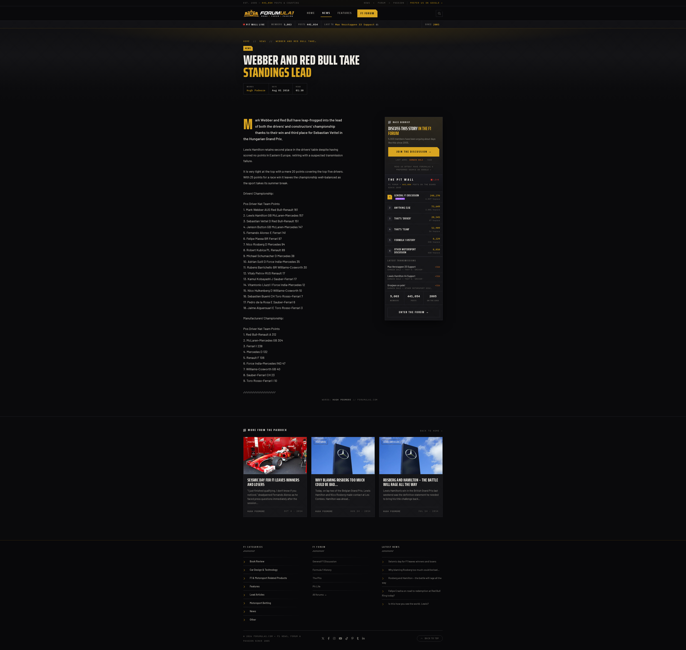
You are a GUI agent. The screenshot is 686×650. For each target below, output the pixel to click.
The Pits (317, 577)
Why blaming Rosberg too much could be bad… (340, 482)
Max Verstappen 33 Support (355, 24)
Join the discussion (413, 152)
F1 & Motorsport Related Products (268, 577)
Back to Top (432, 638)
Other (253, 619)
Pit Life (316, 586)
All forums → (320, 594)
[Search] (439, 13)
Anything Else (402, 208)
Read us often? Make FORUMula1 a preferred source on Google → (413, 168)
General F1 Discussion (406, 195)
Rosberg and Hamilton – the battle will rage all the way (410, 482)
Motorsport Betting (260, 602)
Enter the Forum (414, 312)
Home (311, 13)
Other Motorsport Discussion (405, 250)
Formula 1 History (404, 240)
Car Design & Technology (264, 569)
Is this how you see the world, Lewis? (408, 603)
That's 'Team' (401, 229)
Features (345, 13)
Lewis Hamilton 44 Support (401, 275)
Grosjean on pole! (396, 285)
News (326, 13)
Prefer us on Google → (426, 3)
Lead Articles (391, 442)
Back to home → (431, 431)
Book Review (257, 561)
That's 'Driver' (402, 218)
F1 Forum (367, 13)
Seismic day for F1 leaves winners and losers (273, 482)
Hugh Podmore (256, 90)
